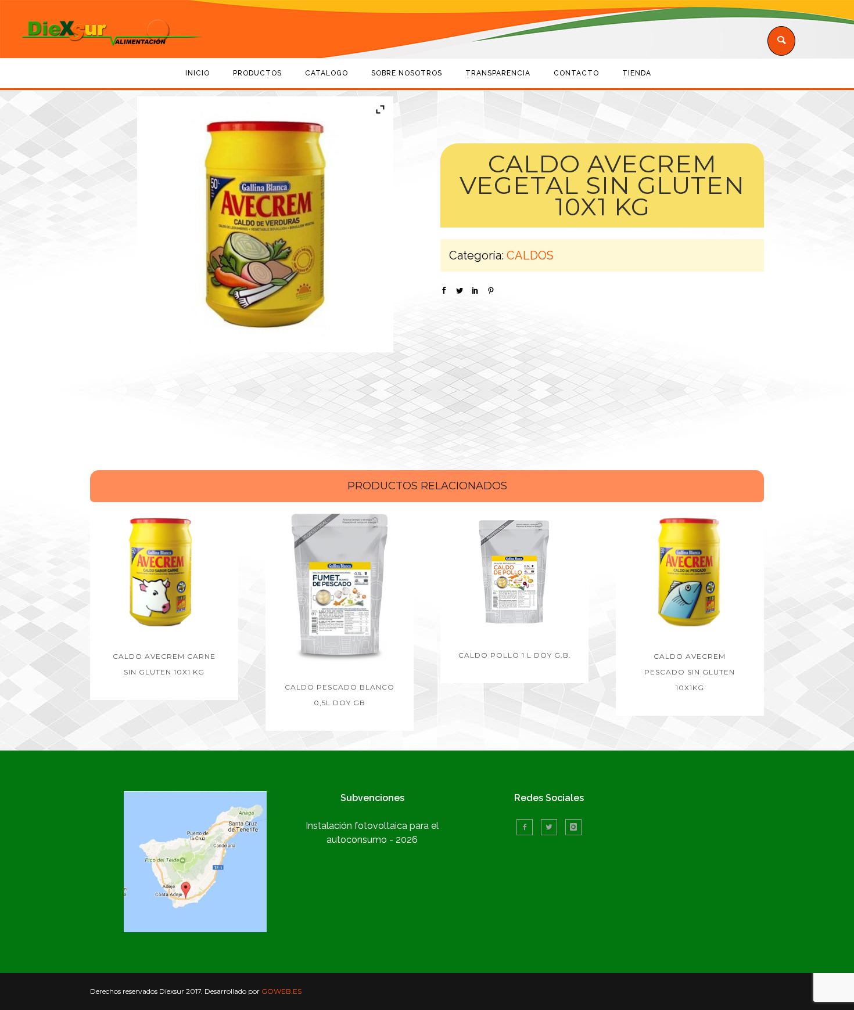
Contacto (576, 73)
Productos (257, 73)
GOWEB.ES (281, 991)
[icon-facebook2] (527, 827)
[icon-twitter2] (552, 827)
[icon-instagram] (573, 827)
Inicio (197, 73)
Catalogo (326, 73)
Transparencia (497, 73)
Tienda (636, 73)
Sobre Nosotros (406, 73)
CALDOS (530, 255)
